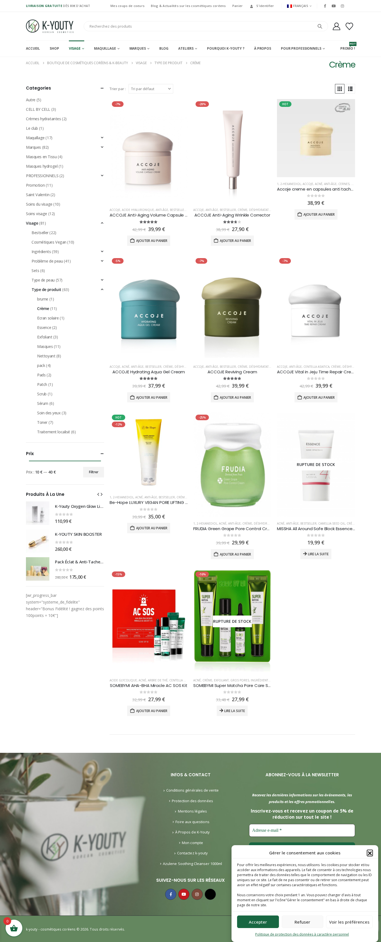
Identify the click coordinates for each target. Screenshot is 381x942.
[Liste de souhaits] (349, 26)
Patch (42, 384)
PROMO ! (347, 46)
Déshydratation (261, 210)
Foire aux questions (192, 821)
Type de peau (43, 280)
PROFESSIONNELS (42, 175)
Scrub (42, 393)
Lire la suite (318, 554)
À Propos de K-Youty (192, 832)
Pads (41, 375)
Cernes (343, 184)
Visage (75, 48)
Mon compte (192, 842)
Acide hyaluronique (138, 210)
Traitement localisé (53, 431)
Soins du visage (39, 204)
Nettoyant (46, 356)
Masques (45, 346)
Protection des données (192, 800)
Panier (237, 6)
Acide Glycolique (123, 680)
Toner (42, 422)
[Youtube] (333, 5)
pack (41, 365)
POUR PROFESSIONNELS (301, 48)
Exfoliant (221, 680)
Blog (164, 48)
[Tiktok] (351, 5)
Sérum (42, 403)
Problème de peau (47, 261)
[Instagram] (342, 5)
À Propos (262, 48)
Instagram (197, 894)
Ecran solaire (48, 318)
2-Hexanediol (290, 184)
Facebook (170, 894)
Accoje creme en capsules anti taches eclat (322, 189)
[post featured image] (149, 151)
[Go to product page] (37, 513)
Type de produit (46, 289)
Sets (35, 270)
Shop (54, 48)
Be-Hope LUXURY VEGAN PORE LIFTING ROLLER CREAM (161, 502)
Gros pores (239, 680)
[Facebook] (325, 5)
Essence (44, 327)
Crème (242, 210)
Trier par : (118, 88)
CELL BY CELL (38, 109)
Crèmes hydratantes (43, 118)
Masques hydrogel (41, 166)
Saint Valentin (37, 194)
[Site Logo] (49, 26)
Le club (32, 128)
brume (42, 299)
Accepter (258, 922)
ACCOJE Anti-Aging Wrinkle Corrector (232, 215)
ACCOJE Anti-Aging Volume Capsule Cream (154, 215)
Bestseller (178, 210)
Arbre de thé (158, 680)
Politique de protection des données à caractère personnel (302, 934)
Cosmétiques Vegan (49, 242)
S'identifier (265, 6)
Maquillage (105, 48)
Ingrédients (260, 680)
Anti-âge (162, 210)
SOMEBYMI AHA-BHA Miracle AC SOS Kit (148, 685)
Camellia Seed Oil (331, 523)
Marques (137, 48)
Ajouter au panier (151, 240)
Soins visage (36, 213)
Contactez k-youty (192, 853)
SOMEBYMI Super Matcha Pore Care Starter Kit (239, 685)
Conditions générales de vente (192, 790)
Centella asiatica (316, 367)
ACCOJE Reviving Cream (232, 372)
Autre (30, 99)
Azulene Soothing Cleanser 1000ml (192, 863)
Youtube (183, 894)
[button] (370, 853)
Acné (318, 184)
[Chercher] (320, 26)
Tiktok (210, 894)
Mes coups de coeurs (127, 6)
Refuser (302, 922)
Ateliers (186, 48)
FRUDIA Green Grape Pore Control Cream (234, 529)
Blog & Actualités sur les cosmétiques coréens (188, 6)
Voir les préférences (349, 922)
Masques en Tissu (41, 156)
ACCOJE (115, 210)
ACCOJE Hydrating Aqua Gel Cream (148, 372)
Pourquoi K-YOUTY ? (225, 48)
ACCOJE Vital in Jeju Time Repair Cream (317, 372)
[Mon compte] (336, 26)
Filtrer (93, 472)
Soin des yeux (49, 412)
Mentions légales (192, 811)
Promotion (35, 185)
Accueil (33, 48)
